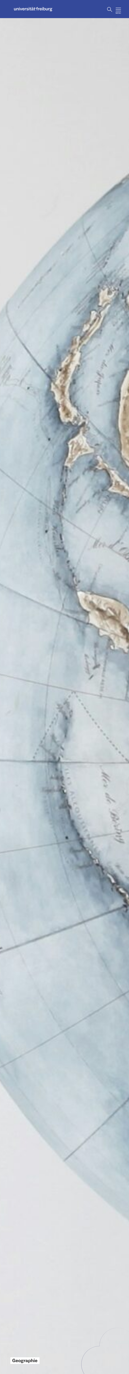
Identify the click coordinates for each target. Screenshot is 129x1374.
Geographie (24, 1360)
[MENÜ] (118, 9)
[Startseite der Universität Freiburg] (33, 9)
